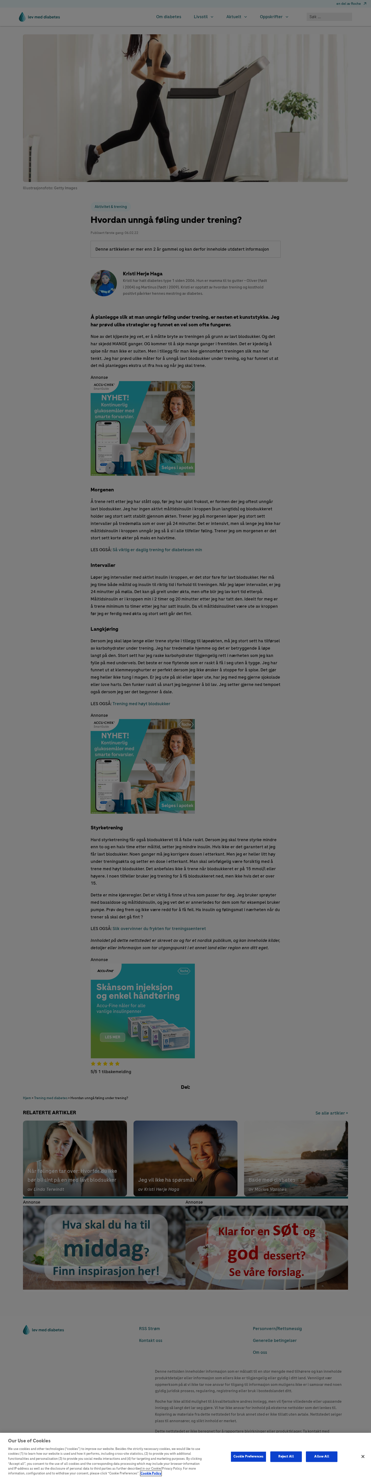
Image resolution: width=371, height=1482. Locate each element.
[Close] (362, 1456)
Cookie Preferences (248, 1456)
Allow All (321, 1456)
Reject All (286, 1456)
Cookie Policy (151, 1473)
